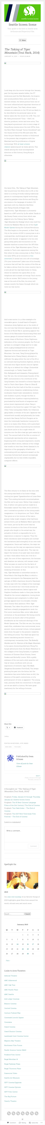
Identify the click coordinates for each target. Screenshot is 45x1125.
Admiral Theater (10, 976)
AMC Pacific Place (11, 990)
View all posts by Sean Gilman (24, 764)
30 (28, 954)
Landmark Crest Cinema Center (16, 1036)
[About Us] (32, 1113)
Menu (23, 40)
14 (17, 944)
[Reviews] (18, 1113)
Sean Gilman (25, 56)
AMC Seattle (9, 994)
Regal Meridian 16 (11, 1059)
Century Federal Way (12, 1013)
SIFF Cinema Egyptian (13, 1082)
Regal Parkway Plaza (12, 1064)
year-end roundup (14, 897)
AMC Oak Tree (9, 985)
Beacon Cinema (10, 1004)
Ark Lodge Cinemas (11, 999)
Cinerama (8, 1022)
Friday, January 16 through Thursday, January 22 (33, 777)
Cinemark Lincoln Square (14, 1017)
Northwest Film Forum (13, 1045)
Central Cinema (10, 1008)
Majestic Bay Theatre (12, 1041)
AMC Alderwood (10, 980)
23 (28, 949)
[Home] (9, 1113)
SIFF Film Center (11, 1092)
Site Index (24, 743)
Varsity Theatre (10, 1101)
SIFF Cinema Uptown (12, 1087)
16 (28, 944)
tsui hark (17, 747)
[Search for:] (14, 914)
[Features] (27, 1113)
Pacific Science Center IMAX (15, 1050)
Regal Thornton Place (12, 1068)
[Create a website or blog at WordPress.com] (22, 1119)
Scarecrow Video (10, 1073)
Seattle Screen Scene (22, 24)
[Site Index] (36, 1113)
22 (23, 949)
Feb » (8, 960)
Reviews (15, 743)
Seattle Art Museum (12, 1078)
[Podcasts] (23, 1113)
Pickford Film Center (12, 1055)
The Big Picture (10, 1096)
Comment (33, 846)
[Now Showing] (13, 1113)
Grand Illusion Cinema (12, 1031)
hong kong (8, 747)
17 (33, 944)
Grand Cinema (9, 1027)
